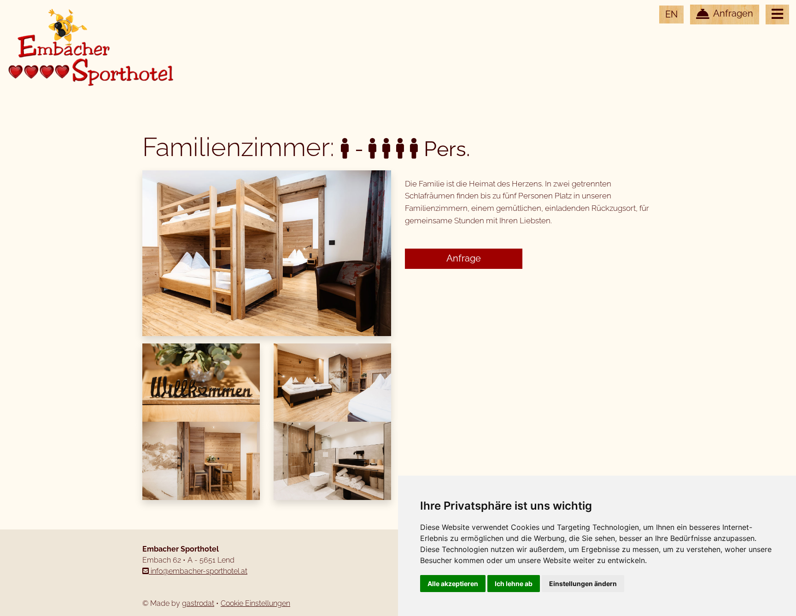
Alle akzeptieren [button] (452, 583)
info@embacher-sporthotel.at (198, 571)
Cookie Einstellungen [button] (255, 603)
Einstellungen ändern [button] (583, 583)
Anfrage (463, 258)
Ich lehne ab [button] (514, 583)
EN (671, 14)
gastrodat (198, 603)
